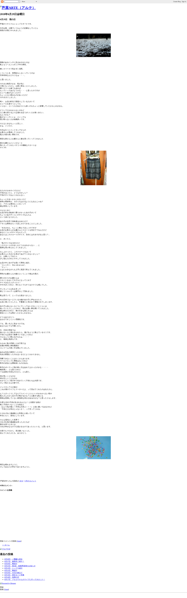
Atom (19, 541)
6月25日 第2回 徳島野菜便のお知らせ (19, 566)
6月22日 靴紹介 (10, 570)
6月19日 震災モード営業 (14, 575)
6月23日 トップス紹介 (13, 568)
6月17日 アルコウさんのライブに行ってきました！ (24, 579)
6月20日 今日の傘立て (13, 573)
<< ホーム (6, 545)
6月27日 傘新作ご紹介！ (14, 561)
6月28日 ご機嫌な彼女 (13, 559)
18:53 (21, 481)
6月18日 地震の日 (11, 577)
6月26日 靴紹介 (10, 564)
